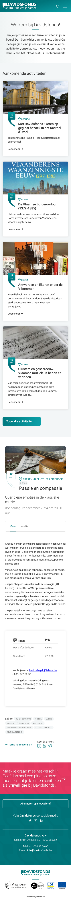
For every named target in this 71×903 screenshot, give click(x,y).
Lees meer (14, 148)
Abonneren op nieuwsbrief (35, 803)
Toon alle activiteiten (19, 421)
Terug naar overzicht (20, 744)
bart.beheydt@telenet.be (43, 670)
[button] (65, 6)
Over (13, 526)
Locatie (24, 526)
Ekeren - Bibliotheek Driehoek (43, 479)
